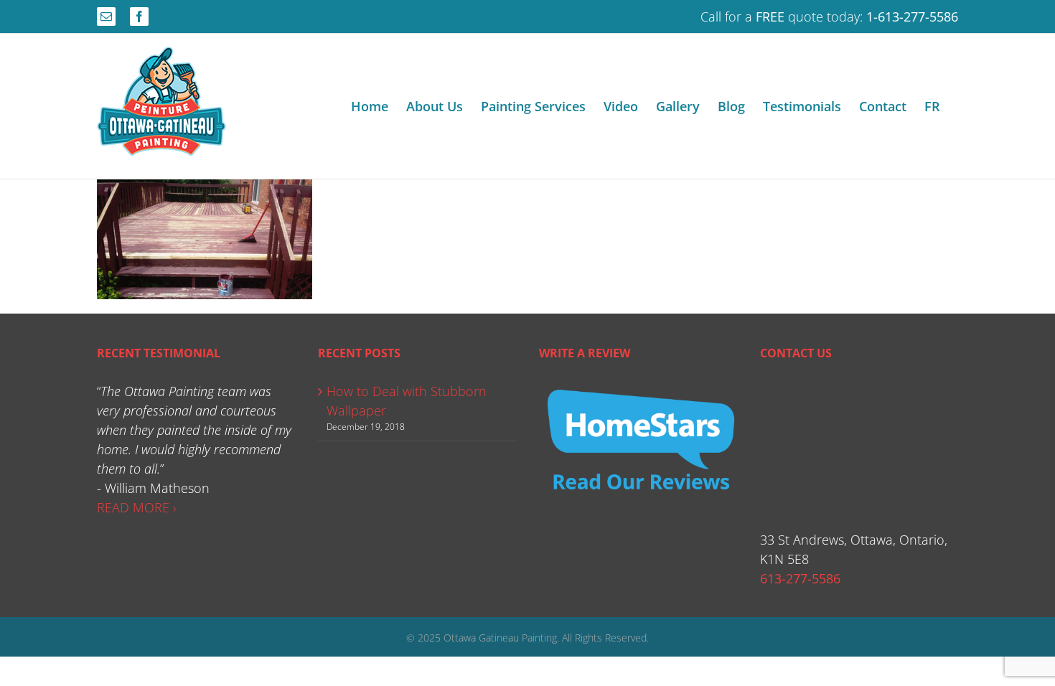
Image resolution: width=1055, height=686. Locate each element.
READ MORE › (137, 507)
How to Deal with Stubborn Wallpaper (407, 400)
